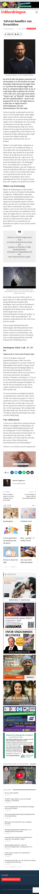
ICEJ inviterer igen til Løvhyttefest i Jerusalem (17, 854)
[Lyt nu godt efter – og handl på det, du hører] (10, 530)
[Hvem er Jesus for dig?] (10, 552)
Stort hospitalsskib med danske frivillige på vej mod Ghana (19, 807)
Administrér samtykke (10, 879)
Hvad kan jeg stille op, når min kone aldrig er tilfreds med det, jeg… (20, 861)
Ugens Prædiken (31, 28)
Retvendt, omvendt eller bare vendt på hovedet (18, 823)
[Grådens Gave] (28, 513)
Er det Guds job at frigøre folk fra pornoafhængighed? (29, 496)
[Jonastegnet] (10, 513)
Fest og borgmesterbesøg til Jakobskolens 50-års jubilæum (20, 815)
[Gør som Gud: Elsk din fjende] (28, 552)
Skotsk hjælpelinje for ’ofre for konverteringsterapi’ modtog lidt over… (19, 846)
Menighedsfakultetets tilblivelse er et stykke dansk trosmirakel (18, 830)
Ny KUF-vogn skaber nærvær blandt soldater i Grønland (18, 800)
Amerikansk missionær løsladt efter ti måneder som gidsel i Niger (18, 838)
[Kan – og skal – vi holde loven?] (28, 530)
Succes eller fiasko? (12, 793)
